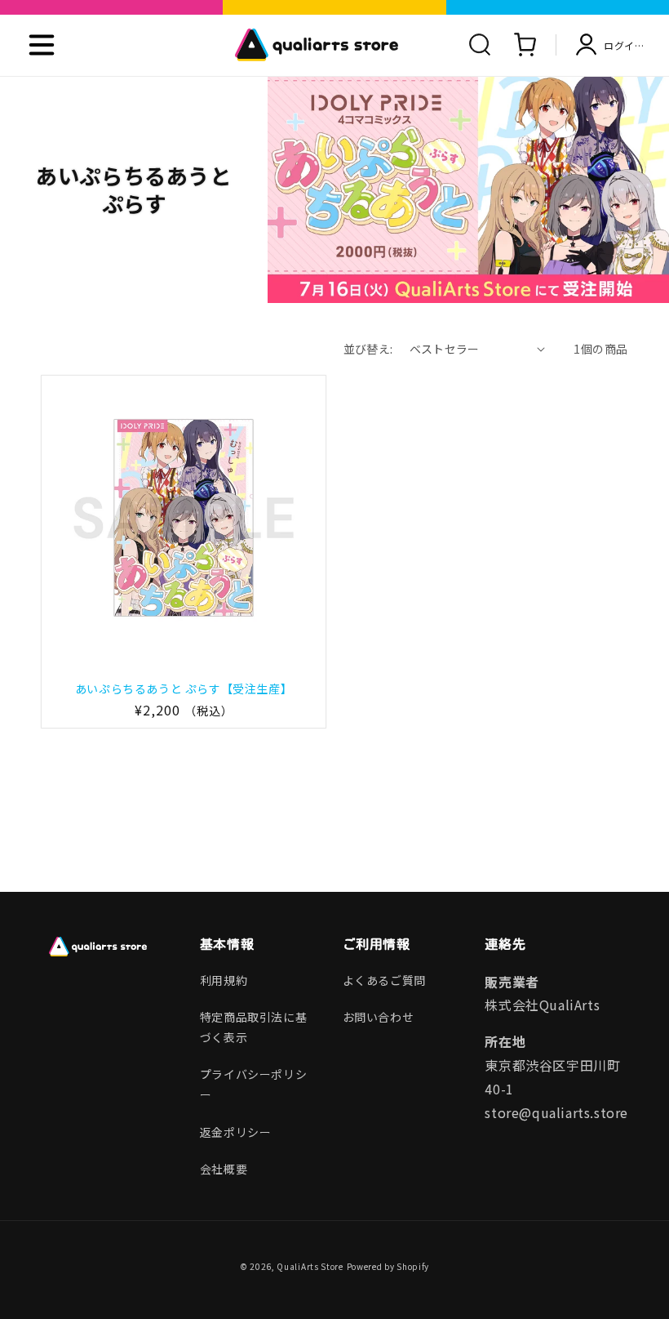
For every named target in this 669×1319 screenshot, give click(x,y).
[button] (41, 45)
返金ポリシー (236, 1132)
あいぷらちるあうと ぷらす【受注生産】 (183, 688)
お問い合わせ (378, 1017)
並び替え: (368, 349)
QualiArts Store (310, 1266)
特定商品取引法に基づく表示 (253, 1027)
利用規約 (223, 980)
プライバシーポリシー (253, 1084)
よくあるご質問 (384, 980)
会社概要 (223, 1169)
